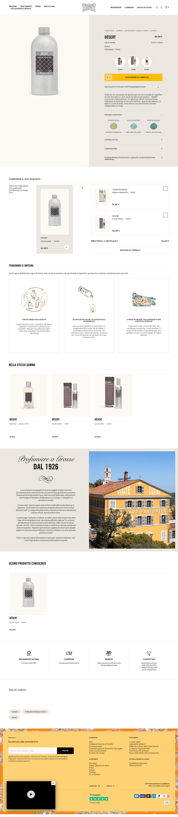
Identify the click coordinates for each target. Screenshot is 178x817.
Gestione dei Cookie (96, 753)
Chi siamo (93, 763)
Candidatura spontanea (138, 763)
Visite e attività (144, 7)
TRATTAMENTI (26, 6)
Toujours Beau (119, 189)
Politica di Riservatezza (97, 751)
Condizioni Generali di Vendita (101, 744)
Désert (115, 216)
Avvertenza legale (95, 746)
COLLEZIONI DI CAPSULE (21, 9)
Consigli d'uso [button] (111, 140)
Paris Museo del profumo (139, 751)
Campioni (129, 7)
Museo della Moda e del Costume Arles (144, 753)
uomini (15, 712)
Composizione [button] (111, 149)
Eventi (91, 768)
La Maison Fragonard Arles (139, 749)
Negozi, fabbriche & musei (99, 766)
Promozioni (115, 7)
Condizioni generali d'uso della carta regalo (105, 749)
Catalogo (92, 772)
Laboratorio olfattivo (137, 744)
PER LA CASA (49, 6)
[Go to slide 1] (158, 87)
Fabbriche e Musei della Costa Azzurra (143, 746)
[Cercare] (157, 7)
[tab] (133, 115)
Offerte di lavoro (135, 766)
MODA (38, 6)
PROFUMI (13, 6)
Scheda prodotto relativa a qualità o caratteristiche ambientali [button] (130, 158)
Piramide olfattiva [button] (113, 115)
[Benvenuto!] (89, 7)
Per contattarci (94, 774)
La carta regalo (134, 742)
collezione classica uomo (35, 712)
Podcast (92, 770)
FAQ (90, 742)
